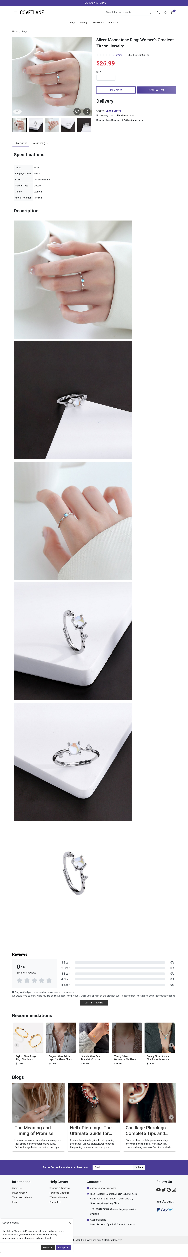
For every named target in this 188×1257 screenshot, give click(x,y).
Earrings (84, 22)
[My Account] (158, 12)
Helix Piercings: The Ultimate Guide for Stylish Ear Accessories (91, 1130)
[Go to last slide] (16, 125)
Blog (14, 1202)
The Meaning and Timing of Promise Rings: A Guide (34, 1130)
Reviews (19, 954)
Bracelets (113, 22)
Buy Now (116, 90)
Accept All (63, 1247)
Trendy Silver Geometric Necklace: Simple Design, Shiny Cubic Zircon (125, 1058)
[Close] (69, 1222)
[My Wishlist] (165, 12)
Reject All (48, 1247)
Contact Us (55, 1202)
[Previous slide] (16, 1045)
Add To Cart (156, 90)
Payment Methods (59, 1192)
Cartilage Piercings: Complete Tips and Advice (146, 1130)
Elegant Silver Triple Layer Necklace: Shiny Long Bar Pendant (60, 1058)
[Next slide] (87, 125)
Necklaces (98, 22)
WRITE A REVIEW (94, 1002)
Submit (139, 1167)
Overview (21, 143)
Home (15, 31)
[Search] (149, 12)
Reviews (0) (40, 143)
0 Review (117, 55)
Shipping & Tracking (59, 1188)
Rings (72, 22)
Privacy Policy (19, 1192)
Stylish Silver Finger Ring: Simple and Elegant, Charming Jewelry (26, 1058)
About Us (17, 1188)
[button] (15, 12)
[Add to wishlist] (86, 111)
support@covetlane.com (103, 1188)
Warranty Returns (58, 1197)
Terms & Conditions (22, 1197)
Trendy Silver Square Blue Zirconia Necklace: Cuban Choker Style (159, 1058)
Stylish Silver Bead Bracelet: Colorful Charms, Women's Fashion (91, 1058)
